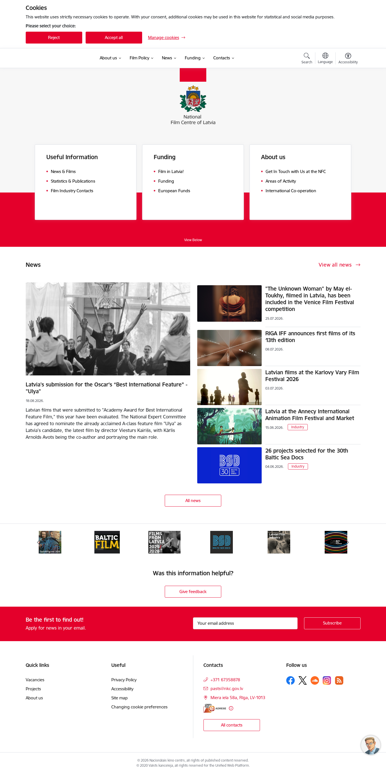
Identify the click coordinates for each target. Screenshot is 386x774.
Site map (119, 698)
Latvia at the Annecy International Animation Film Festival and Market (309, 414)
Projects (33, 688)
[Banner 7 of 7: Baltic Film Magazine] (107, 541)
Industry (297, 427)
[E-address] (214, 708)
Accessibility (122, 688)
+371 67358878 (225, 679)
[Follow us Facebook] (290, 680)
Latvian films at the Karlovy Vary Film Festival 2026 (312, 375)
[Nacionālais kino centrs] (59, 58)
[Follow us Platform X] (302, 680)
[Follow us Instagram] (327, 680)
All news (193, 500)
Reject (54, 37)
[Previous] (38, 542)
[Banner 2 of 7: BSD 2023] (221, 541)
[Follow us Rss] (339, 680)
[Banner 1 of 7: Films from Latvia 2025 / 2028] (164, 541)
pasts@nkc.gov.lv (227, 688)
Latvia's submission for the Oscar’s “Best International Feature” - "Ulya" (106, 388)
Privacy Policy (123, 679)
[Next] (347, 542)
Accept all (114, 37)
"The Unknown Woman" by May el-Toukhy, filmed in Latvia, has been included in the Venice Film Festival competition (309, 298)
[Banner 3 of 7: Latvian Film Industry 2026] (279, 541)
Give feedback (193, 591)
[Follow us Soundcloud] (315, 680)
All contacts (231, 725)
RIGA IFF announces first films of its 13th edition (310, 336)
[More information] (231, 708)
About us (34, 698)
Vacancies (35, 679)
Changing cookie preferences (139, 707)
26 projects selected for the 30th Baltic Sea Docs (306, 454)
